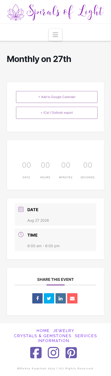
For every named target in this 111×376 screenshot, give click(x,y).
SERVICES (86, 336)
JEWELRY (63, 330)
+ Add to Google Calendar (56, 97)
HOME (43, 330)
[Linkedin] (61, 298)
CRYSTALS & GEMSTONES (43, 336)
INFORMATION (53, 340)
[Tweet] (49, 298)
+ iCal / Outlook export (57, 112)
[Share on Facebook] (37, 298)
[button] (55, 35)
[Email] (72, 298)
